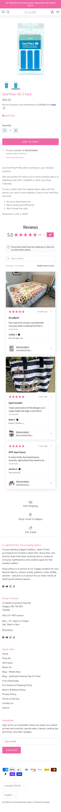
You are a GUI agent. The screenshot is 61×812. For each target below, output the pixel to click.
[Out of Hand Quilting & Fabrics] (30, 12)
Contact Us (7, 703)
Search (5, 707)
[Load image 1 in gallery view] (30, 48)
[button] (44, 234)
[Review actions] (51, 311)
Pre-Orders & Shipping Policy (17, 685)
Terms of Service (10, 698)
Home (5, 653)
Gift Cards (7, 662)
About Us (6, 667)
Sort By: (40, 266)
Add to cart (30, 141)
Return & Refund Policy (14, 689)
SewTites (10, 115)
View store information (15, 157)
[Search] (9, 12)
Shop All (6, 658)
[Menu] (3, 12)
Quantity (6, 125)
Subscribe (11, 750)
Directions (7, 630)
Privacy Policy (9, 694)
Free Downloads (10, 680)
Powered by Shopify (41, 802)
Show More (13, 329)
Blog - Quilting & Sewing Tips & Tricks (21, 676)
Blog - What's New (11, 671)
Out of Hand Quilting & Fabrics (21, 802)
